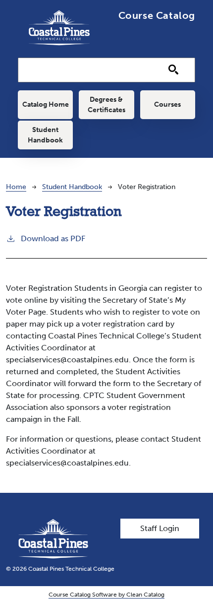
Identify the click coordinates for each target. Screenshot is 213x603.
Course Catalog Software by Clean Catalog (106, 594)
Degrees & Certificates (106, 104)
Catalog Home (45, 104)
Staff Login (159, 528)
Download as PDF (53, 238)
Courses (167, 104)
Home (16, 187)
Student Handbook (45, 135)
